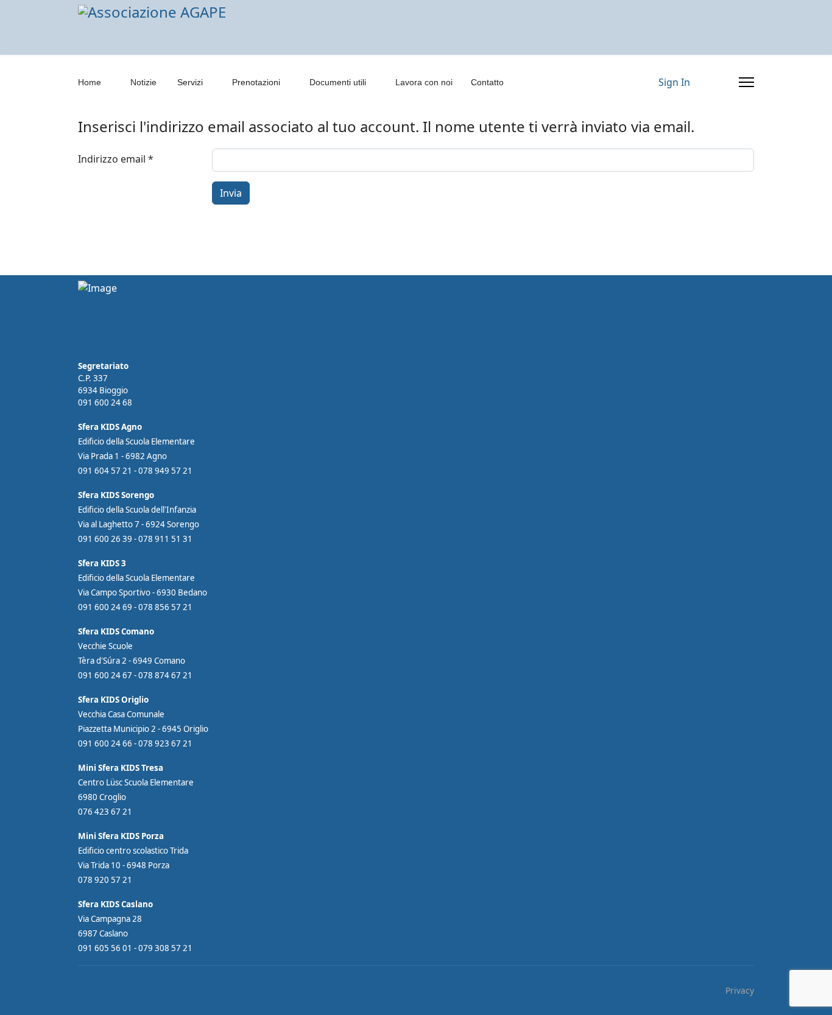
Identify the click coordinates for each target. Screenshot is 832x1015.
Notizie (143, 82)
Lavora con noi (424, 82)
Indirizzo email (115, 159)
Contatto (487, 82)
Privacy (739, 990)
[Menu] (746, 82)
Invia (231, 193)
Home (89, 82)
